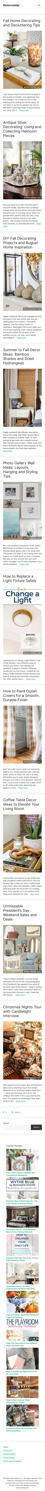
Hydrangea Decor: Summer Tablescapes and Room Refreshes (20, 1287)
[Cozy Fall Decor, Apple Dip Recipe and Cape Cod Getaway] (22, 1302)
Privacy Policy (9, 1457)
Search (6, 1123)
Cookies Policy (9, 1454)
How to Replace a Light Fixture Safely (19, 578)
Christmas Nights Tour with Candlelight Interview (22, 1011)
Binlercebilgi (11, 5)
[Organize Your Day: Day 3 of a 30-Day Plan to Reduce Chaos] (22, 1245)
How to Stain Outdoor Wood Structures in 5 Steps (18, 1401)
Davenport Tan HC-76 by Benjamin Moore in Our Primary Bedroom (21, 1230)
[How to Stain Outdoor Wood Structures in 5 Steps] (22, 1387)
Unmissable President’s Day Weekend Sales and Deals (20, 912)
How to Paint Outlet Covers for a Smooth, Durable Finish (21, 695)
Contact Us (8, 1450)
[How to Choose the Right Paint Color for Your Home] (22, 1359)
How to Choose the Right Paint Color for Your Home (21, 1373)
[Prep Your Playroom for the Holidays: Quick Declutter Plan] (22, 1330)
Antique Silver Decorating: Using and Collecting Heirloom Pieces (22, 129)
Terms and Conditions (12, 1461)
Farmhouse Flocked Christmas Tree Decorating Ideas (21, 1429)
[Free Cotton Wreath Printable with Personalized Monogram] (22, 1160)
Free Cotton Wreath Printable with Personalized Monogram (20, 1174)
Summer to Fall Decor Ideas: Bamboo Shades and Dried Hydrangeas (21, 356)
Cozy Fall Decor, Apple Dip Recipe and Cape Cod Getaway (22, 1316)
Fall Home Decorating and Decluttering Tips (21, 22)
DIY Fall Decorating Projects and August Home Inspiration (20, 242)
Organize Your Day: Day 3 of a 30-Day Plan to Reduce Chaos (22, 1259)
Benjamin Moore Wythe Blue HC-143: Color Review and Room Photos (22, 1202)
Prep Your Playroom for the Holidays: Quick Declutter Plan (21, 1344)
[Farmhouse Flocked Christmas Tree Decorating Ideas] (22, 1415)
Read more (24, 110)
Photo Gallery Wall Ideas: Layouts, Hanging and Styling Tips (20, 469)
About (5, 1447)
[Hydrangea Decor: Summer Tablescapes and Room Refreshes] (22, 1273)
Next (18, 1112)
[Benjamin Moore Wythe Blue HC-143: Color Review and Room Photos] (22, 1188)
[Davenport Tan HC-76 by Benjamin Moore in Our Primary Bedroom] (22, 1217)
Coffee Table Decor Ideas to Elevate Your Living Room (21, 804)
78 (12, 1112)
